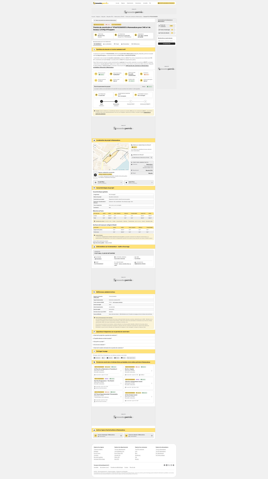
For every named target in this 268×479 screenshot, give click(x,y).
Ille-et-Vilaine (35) (119, 453)
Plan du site (132, 467)
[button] (95, 145)
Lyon (136, 451)
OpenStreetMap (122, 169)
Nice (136, 453)
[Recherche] (150, 3)
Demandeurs (138, 3)
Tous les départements (120, 449)
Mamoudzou (149, 164)
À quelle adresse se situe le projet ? (103, 338)
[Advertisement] (133, 11)
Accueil (117, 3)
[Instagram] (171, 465)
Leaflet (115, 169)
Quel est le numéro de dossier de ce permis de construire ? (108, 347)
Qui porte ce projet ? (99, 341)
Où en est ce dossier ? (99, 344)
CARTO (127, 169)
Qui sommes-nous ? (104, 467)
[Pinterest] (173, 465)
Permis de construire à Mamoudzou (134, 16)
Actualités (145, 3)
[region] (111, 156)
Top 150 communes (139, 449)
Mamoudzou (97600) (119, 16)
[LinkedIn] (166, 465)
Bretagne (96, 451)
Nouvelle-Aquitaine (98, 457)
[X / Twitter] (169, 465)
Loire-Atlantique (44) (119, 451)
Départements (130, 3)
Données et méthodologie (117, 467)
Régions (123, 3)
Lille (136, 457)
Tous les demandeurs (161, 449)
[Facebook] (164, 465)
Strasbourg (137, 455)
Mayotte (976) (110, 16)
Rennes (137, 459)
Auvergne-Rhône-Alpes (99, 459)
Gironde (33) (117, 455)
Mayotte (103, 16)
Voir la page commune (117, 302)
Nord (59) (117, 459)
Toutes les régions (98, 449)
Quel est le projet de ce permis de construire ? (105, 335)
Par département (160, 453)
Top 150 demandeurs (161, 451)
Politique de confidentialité (121, 471)
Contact (126, 467)
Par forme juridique (160, 455)
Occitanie (96, 455)
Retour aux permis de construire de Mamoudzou (106, 20)
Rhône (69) (117, 457)
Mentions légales (111, 471)
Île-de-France (97, 453)
